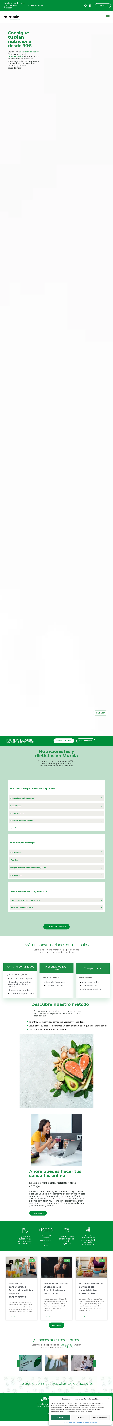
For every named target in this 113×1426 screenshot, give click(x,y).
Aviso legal (93, 1422)
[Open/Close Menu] (108, 17)
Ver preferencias (100, 1417)
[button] (108, 1399)
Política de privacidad (82, 1422)
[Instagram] (85, 5)
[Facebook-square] (90, 5)
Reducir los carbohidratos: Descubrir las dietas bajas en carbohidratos (21, 1290)
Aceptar (60, 1417)
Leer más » (13, 1317)
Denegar (80, 1417)
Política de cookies (69, 1422)
